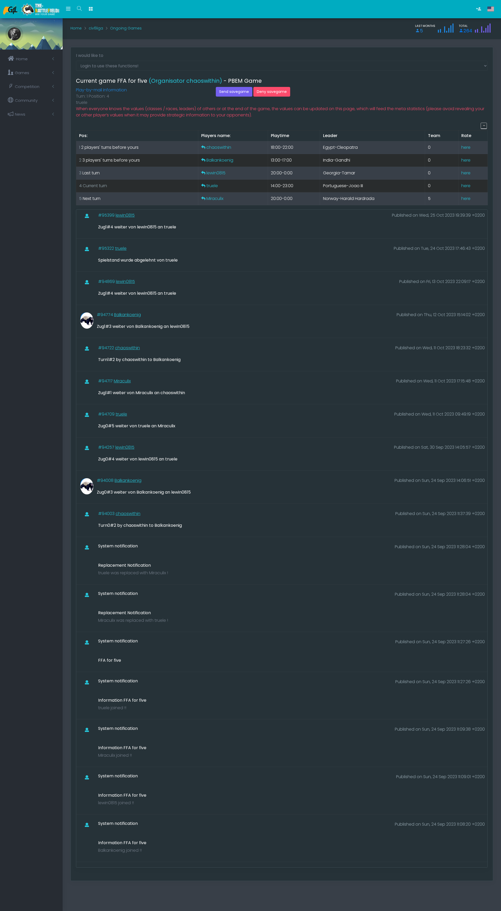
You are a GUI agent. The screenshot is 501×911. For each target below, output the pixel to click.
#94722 (106, 348)
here (465, 147)
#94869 (107, 282)
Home (76, 28)
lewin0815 (215, 173)
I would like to (89, 55)
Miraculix (214, 199)
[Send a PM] (203, 147)
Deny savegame (272, 91)
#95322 (106, 248)
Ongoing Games (126, 28)
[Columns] (484, 126)
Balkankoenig (219, 160)
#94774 (105, 315)
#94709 (107, 414)
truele (212, 186)
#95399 (107, 215)
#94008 (106, 480)
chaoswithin (218, 147)
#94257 (106, 447)
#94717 (106, 381)
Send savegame (234, 91)
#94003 (107, 514)
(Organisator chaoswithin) (185, 81)
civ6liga (96, 28)
